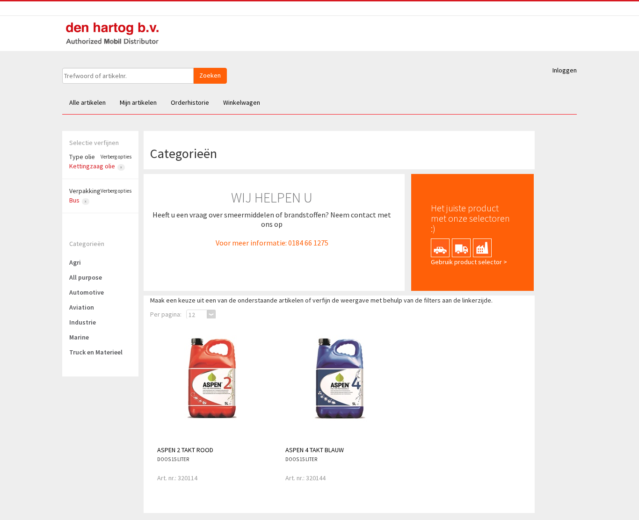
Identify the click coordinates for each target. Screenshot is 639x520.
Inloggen (564, 70)
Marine (79, 337)
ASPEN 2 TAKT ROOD (185, 450)
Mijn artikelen (138, 102)
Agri (75, 262)
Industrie (82, 322)
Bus (74, 200)
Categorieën (86, 243)
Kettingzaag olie (92, 166)
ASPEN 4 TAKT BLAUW (314, 450)
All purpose (85, 277)
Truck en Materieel (96, 352)
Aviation (81, 307)
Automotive (86, 292)
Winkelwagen (241, 102)
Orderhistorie (190, 102)
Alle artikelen (87, 102)
